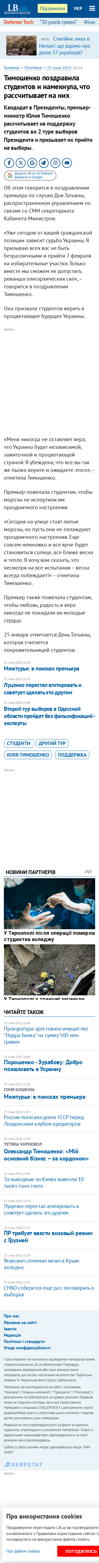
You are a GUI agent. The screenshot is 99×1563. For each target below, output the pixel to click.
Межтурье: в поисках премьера (41, 668)
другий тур (52, 743)
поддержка (72, 755)
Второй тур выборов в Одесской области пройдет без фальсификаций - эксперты (49, 716)
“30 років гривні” (58, 22)
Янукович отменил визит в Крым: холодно (42, 1264)
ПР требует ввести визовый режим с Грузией (48, 1236)
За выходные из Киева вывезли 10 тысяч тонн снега (44, 1182)
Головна (11, 67)
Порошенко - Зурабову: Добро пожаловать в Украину (43, 1065)
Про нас (11, 1316)
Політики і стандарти (24, 1341)
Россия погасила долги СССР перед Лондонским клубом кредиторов (44, 1120)
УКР (78, 8)
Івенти (10, 1328)
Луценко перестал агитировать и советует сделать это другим (42, 688)
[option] (49, 45)
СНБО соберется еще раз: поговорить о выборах (49, 1291)
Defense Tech (18, 22)
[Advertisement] (49, 382)
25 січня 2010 (59, 67)
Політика (33, 67)
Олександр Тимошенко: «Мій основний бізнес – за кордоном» (46, 1154)
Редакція (12, 1335)
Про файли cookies (23, 1551)
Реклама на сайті (20, 1322)
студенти (19, 743)
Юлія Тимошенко (28, 755)
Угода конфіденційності (27, 1347)
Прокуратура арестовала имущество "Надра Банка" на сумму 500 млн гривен (46, 1035)
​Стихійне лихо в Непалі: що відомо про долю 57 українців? (64, 45)
